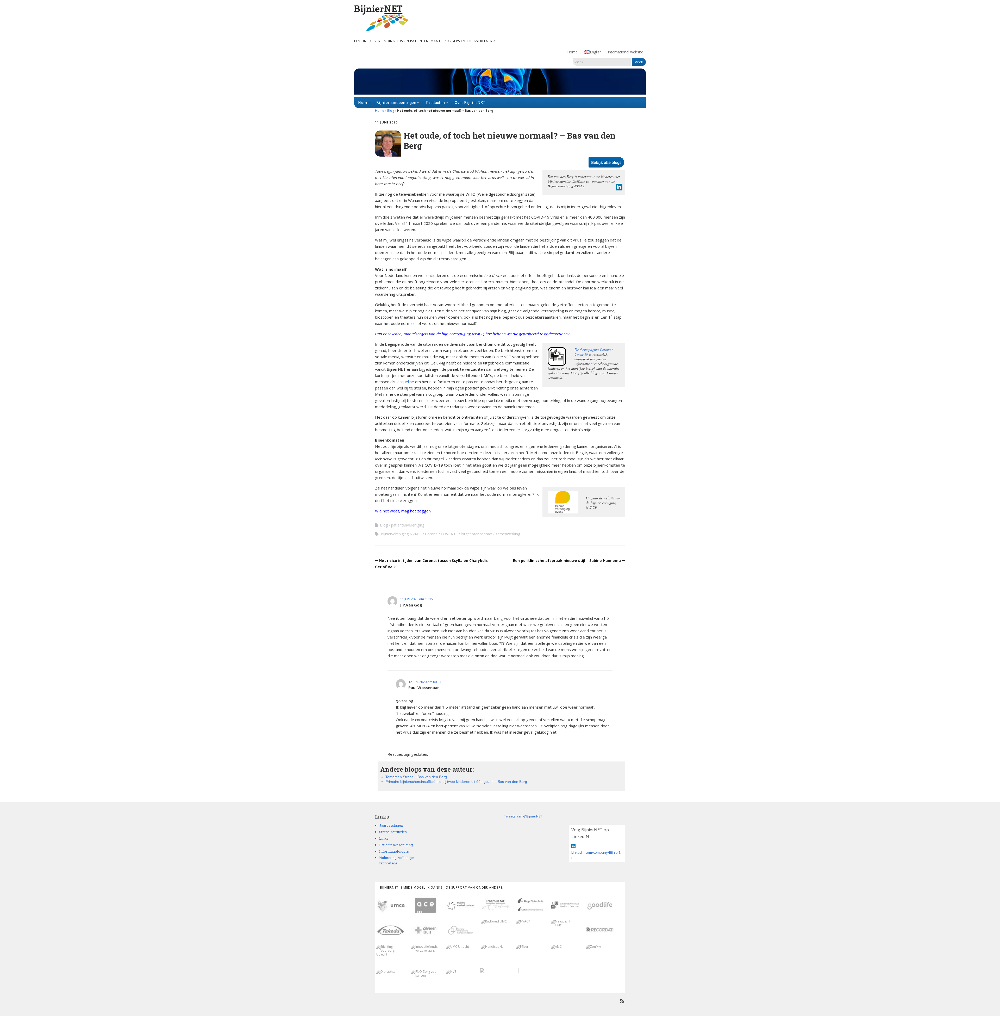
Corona (431, 533)
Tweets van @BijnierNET (523, 816)
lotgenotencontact (476, 533)
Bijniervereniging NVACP (401, 533)
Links (384, 838)
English (596, 51)
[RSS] (622, 1001)
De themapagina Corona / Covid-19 (593, 352)
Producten (435, 102)
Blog (390, 110)
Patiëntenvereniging (396, 844)
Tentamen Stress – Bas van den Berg (416, 777)
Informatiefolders (394, 851)
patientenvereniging (407, 525)
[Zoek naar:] (602, 61)
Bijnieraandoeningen (396, 102)
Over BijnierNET (470, 102)
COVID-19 (449, 533)
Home (572, 51)
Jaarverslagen (391, 825)
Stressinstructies (393, 831)
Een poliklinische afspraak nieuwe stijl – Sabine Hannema (567, 560)
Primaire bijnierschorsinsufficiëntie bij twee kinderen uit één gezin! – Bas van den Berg (456, 781)
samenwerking (508, 533)
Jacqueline (405, 381)
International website (625, 51)
